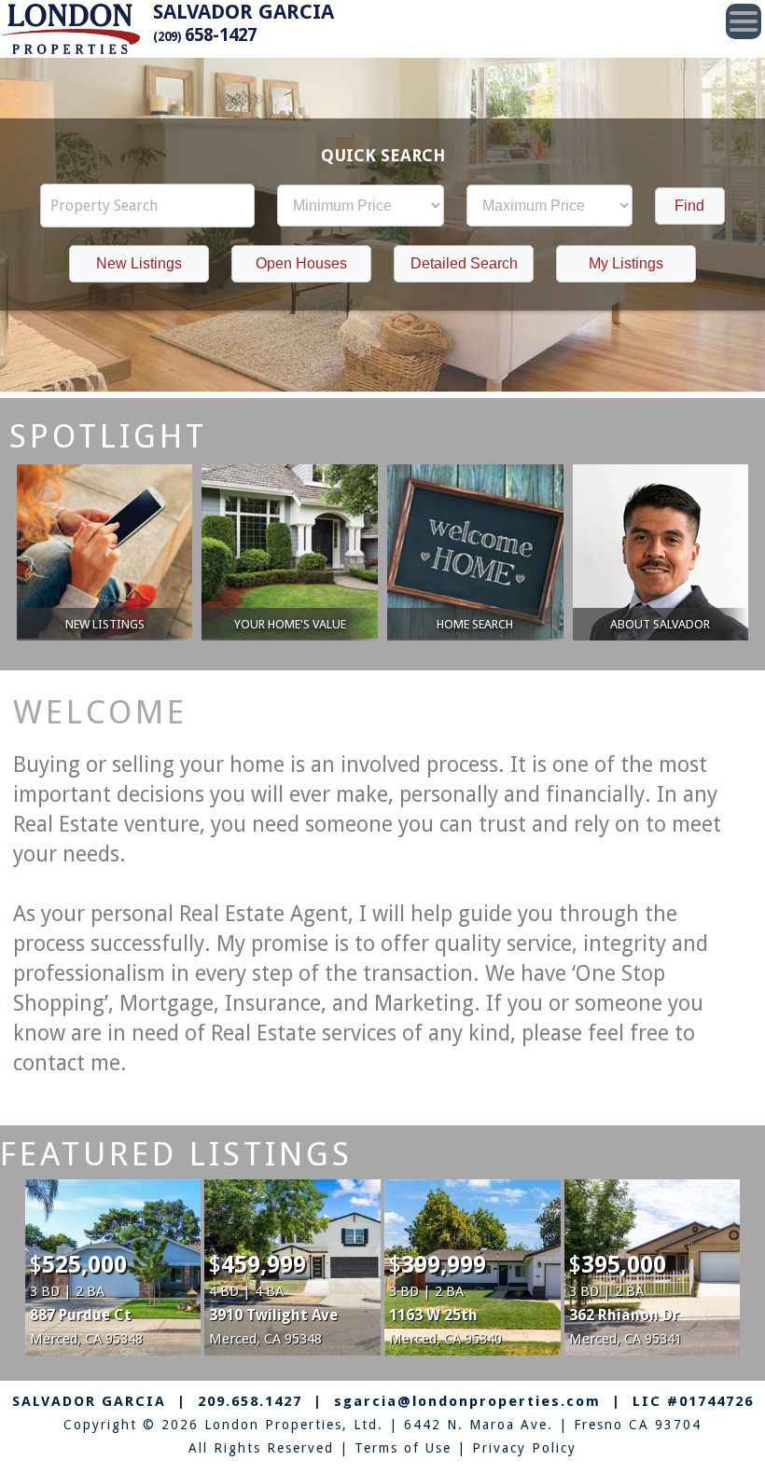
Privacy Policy (524, 1447)
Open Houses (301, 263)
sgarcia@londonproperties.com (467, 1401)
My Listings (626, 263)
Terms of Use (403, 1447)
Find (689, 206)
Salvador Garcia (243, 11)
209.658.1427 (250, 1401)
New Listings (139, 263)
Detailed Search (464, 263)
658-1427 (205, 35)
